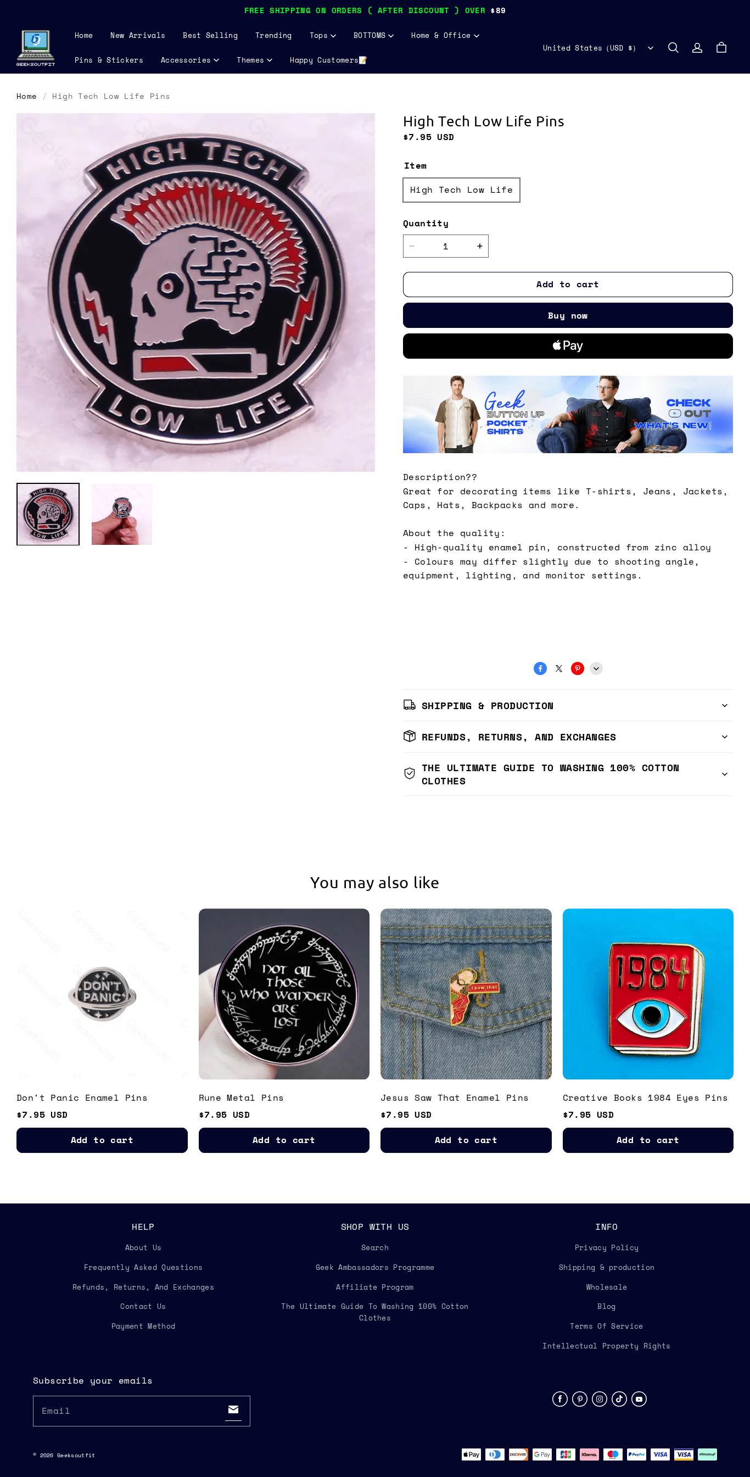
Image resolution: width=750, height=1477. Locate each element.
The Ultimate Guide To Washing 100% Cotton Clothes (374, 1312)
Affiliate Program (375, 1286)
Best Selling (210, 35)
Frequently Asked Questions (143, 1267)
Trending (273, 35)
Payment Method (143, 1325)
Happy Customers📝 (328, 59)
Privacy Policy (607, 1247)
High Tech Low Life (461, 189)
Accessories (186, 59)
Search (375, 1247)
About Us (143, 1247)
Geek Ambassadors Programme (375, 1267)
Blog (606, 1306)
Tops (319, 35)
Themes (250, 59)
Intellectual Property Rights (606, 1345)
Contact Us (143, 1306)
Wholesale (607, 1286)
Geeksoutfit (76, 1455)
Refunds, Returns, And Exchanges (143, 1286)
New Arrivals (137, 35)
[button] (673, 48)
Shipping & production (607, 1267)
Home (84, 35)
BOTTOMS (369, 35)
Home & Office (441, 35)
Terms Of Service (606, 1325)
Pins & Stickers (109, 59)
